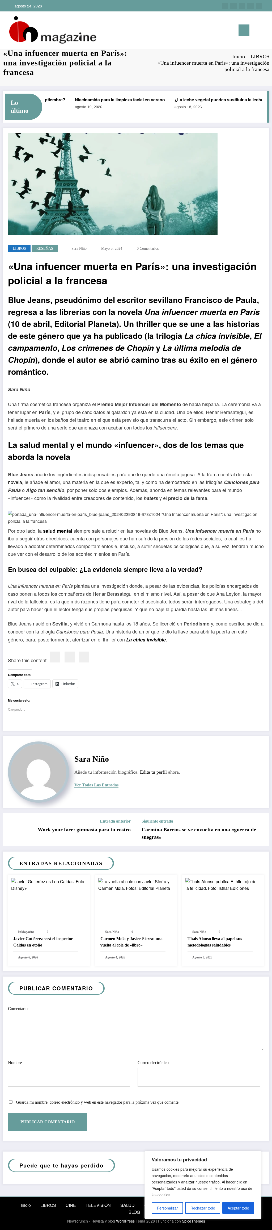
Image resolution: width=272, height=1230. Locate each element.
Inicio (26, 1205)
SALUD (127, 1205)
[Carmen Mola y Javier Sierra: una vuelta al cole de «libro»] (136, 884)
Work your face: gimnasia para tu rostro (84, 829)
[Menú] (244, 30)
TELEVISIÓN (98, 1205)
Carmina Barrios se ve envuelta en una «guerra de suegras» (199, 833)
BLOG (134, 1212)
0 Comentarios (148, 249)
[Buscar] (256, 31)
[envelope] (84, 657)
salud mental (57, 530)
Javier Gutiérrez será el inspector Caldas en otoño (43, 941)
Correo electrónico (153, 1062)
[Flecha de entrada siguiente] (262, 829)
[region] (202, 1185)
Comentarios (18, 1008)
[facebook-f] (250, 6)
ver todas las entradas (96, 785)
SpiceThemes (193, 1221)
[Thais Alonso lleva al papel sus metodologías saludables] (223, 884)
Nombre (15, 1062)
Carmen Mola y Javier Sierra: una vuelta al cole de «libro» (131, 941)
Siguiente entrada (157, 821)
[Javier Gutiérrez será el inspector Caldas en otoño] (49, 884)
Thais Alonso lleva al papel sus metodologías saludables (215, 941)
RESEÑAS (44, 249)
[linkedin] (70, 657)
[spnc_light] (264, 30)
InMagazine (26, 932)
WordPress (125, 1221)
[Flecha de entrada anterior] (10, 829)
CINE (71, 1205)
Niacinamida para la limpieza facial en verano (112, 100)
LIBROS (19, 249)
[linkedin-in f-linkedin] (233, 6)
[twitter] (242, 6)
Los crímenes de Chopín (108, 347)
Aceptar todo (238, 1208)
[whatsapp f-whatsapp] (259, 6)
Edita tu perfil (153, 772)
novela (15, 481)
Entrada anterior (115, 821)
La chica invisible (146, 639)
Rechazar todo (202, 1208)
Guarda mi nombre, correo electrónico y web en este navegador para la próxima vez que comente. (98, 1102)
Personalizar (167, 1208)
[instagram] (225, 6)
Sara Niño (79, 249)
